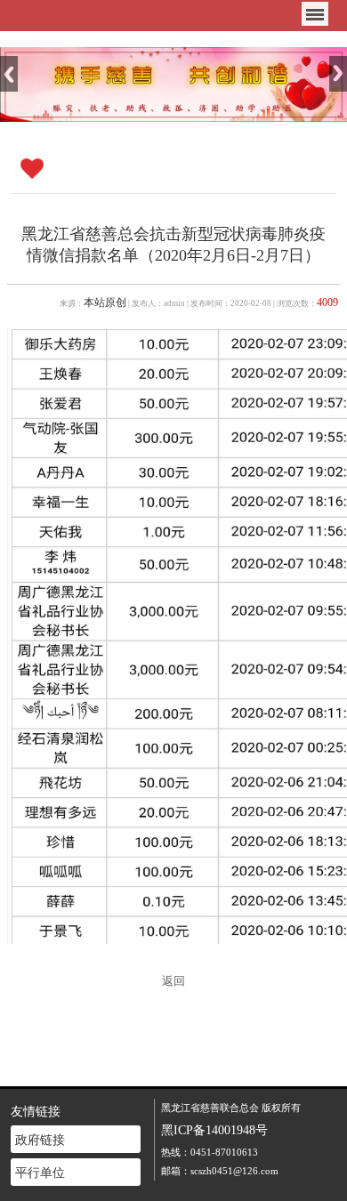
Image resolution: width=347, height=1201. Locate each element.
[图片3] (173, 83)
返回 (173, 981)
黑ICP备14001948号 (214, 1130)
